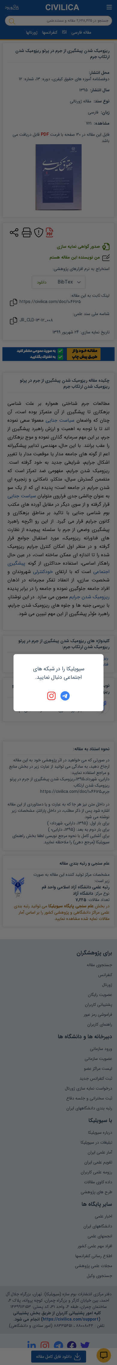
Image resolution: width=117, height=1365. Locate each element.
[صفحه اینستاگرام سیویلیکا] (52, 696)
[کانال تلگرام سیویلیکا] (65, 696)
